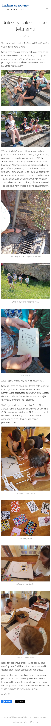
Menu (47, 7)
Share (8, 701)
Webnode (34, 722)
